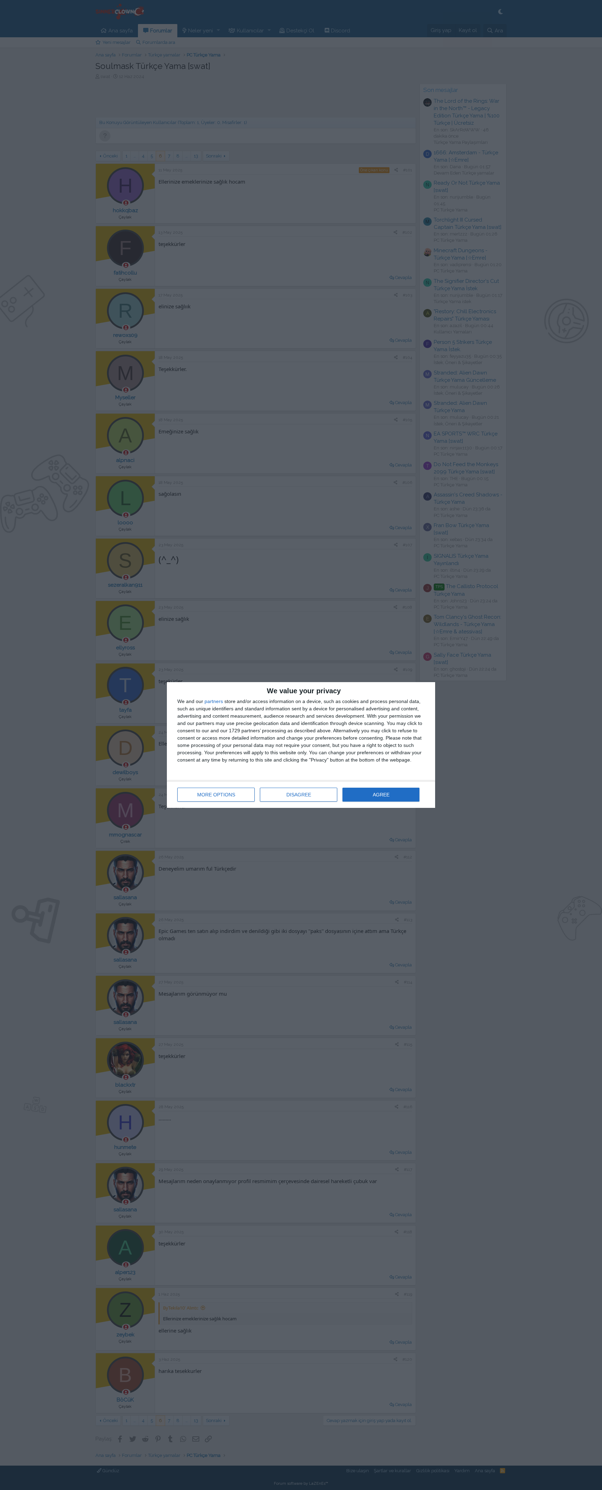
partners (213, 701)
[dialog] (301, 745)
